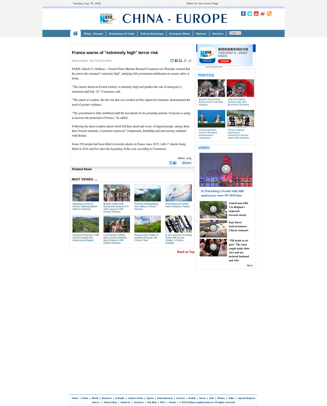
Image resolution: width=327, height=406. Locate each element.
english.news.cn (204, 402)
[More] (180, 60)
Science (180, 398)
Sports (150, 398)
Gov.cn (95, 402)
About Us (125, 402)
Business (107, 398)
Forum (172, 402)
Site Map (151, 402)
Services (139, 402)
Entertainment (165, 398)
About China (110, 402)
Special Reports (246, 398)
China (85, 398)
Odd (211, 398)
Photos (221, 398)
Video (231, 398)
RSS (162, 402)
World (95, 398)
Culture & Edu (135, 398)
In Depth (119, 398)
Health (191, 398)
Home (75, 398)
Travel (202, 398)
